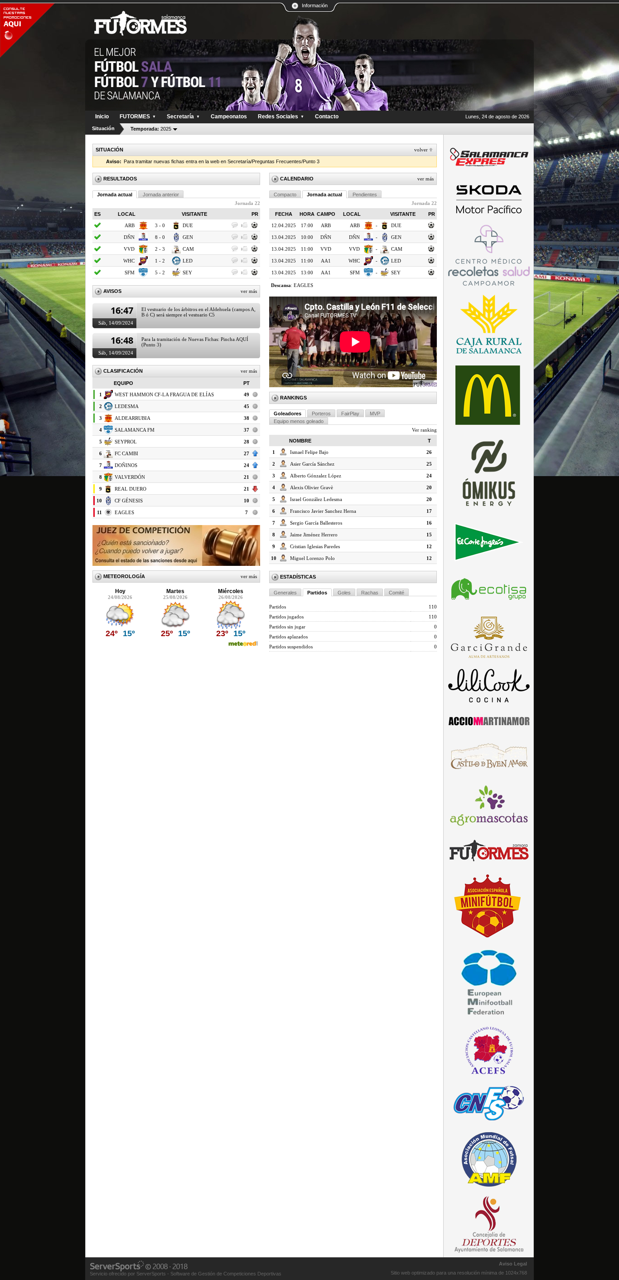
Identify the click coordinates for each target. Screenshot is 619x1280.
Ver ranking (424, 430)
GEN (188, 237)
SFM (130, 272)
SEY (187, 272)
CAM (188, 249)
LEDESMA (127, 406)
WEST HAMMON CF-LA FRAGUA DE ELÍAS (164, 394)
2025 (151, 128)
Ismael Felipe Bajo (309, 452)
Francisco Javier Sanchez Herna (323, 511)
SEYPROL (126, 441)
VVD (129, 249)
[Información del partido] (255, 227)
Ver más (249, 291)
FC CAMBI (126, 453)
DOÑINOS (126, 465)
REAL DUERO (130, 489)
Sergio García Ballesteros (316, 523)
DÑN (129, 237)
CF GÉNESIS (129, 500)
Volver (421, 149)
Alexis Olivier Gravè (311, 487)
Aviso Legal (513, 1263)
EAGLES (124, 512)
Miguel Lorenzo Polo (312, 558)
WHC (129, 260)
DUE (188, 225)
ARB (130, 225)
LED (188, 260)
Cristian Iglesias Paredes (315, 546)
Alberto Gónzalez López (315, 475)
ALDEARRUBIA (132, 418)
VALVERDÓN (130, 477)
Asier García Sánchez (312, 464)
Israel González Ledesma (316, 499)
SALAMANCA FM (135, 430)
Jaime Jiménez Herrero (314, 534)
